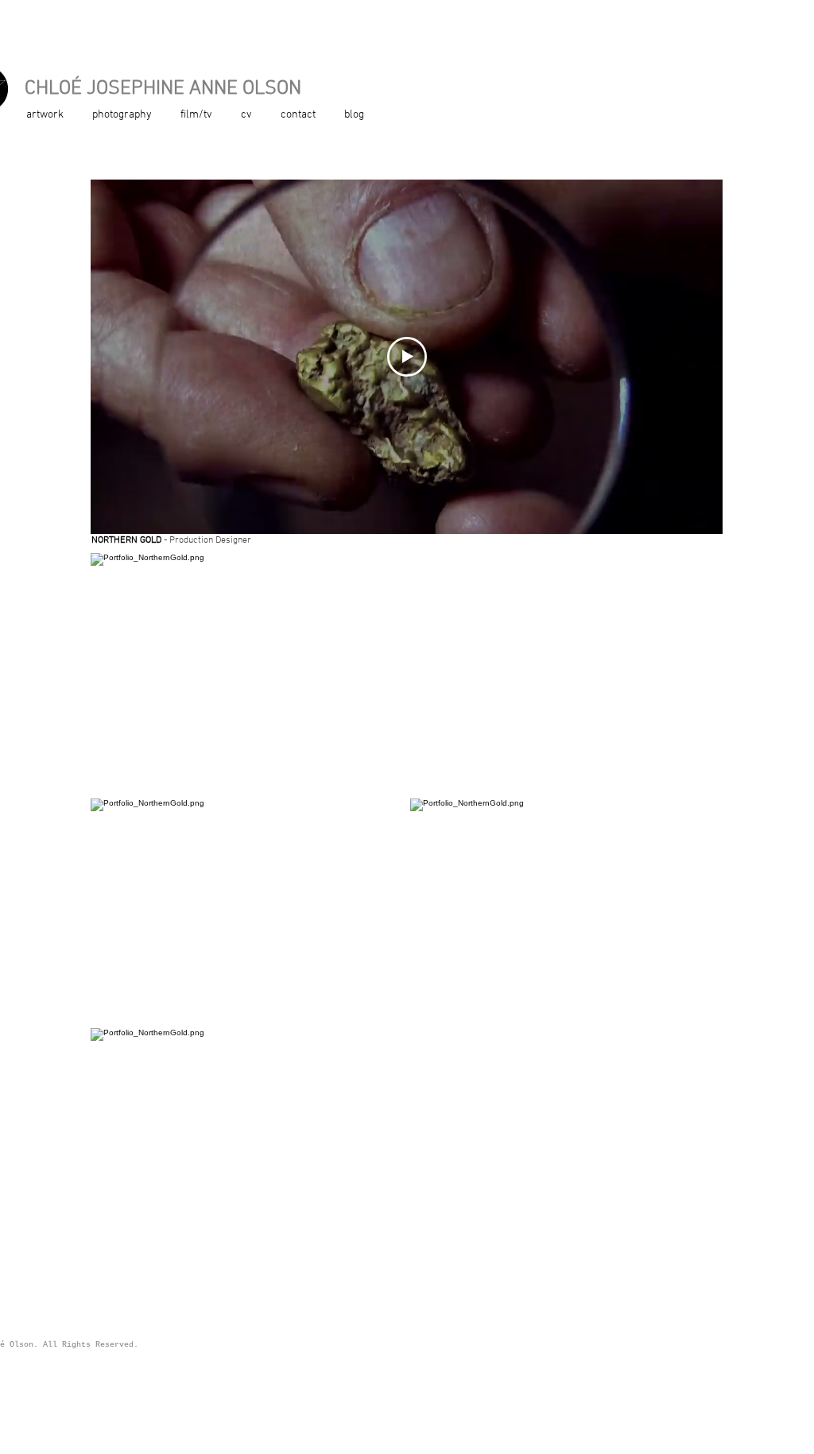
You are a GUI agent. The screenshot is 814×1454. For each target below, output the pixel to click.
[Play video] (407, 357)
